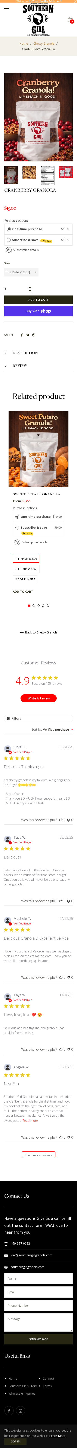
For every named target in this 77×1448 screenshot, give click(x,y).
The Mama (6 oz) (26, 559)
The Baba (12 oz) (26, 569)
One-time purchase (27, 229)
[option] (38, 509)
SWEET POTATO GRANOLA (36, 493)
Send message (38, 1339)
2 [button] (34, 605)
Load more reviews (38, 1155)
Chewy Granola (43, 43)
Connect (48, 1378)
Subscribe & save (31, 240)
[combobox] (52, 729)
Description (25, 352)
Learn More (57, 1436)
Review (19, 365)
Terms (47, 1386)
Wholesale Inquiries (22, 1393)
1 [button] (29, 605)
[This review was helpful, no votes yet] (60, 820)
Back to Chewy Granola (41, 632)
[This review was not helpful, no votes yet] (68, 820)
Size (7, 263)
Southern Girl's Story (23, 1386)
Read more (30, 1121)
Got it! (15, 1441)
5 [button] (48, 605)
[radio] (9, 229)
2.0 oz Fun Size (25, 579)
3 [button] (38, 605)
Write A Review (39, 698)
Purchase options (16, 220)
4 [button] (43, 605)
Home (23, 43)
